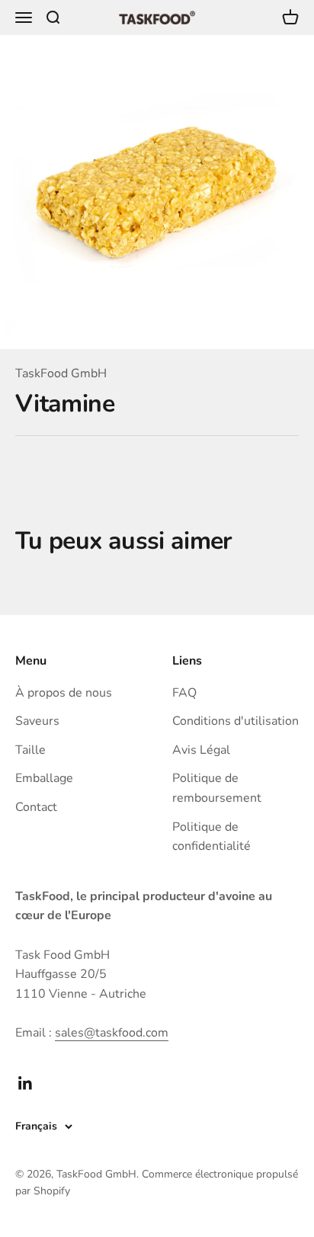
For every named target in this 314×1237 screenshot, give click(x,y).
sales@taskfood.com (111, 1032)
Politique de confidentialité (211, 837)
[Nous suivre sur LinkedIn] (25, 1083)
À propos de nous (63, 692)
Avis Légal (201, 750)
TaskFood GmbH (61, 373)
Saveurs (37, 721)
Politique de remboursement (216, 788)
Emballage (44, 778)
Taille (30, 750)
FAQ (184, 692)
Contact (36, 807)
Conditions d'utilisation (235, 721)
